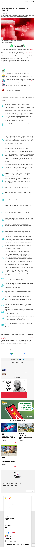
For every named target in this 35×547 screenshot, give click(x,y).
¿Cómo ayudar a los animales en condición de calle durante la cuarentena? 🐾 (9, 461)
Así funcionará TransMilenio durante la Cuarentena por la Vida (25, 437)
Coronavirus (13, 4)
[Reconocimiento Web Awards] (15, 541)
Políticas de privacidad (16, 544)
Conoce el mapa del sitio (9, 513)
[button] (18, 359)
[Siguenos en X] (10, 532)
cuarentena (12, 55)
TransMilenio (21, 433)
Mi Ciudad (5, 4)
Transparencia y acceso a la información (9, 519)
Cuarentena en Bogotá (6, 349)
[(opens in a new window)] (22, 359)
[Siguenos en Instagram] (12, 532)
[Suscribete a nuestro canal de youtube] (14, 532)
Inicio (2, 4)
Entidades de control (8, 514)
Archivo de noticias (8, 516)
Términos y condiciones (25, 544)
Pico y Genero (19, 77)
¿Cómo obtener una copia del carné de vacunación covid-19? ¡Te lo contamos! (18, 372)
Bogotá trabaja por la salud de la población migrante (15, 368)
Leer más (15, 442)
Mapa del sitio (9, 544)
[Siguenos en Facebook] (6, 532)
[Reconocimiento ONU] (5, 541)
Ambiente (3, 457)
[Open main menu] (14, 1)
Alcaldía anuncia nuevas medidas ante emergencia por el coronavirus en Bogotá (8, 437)
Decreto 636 (13, 345)
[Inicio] (2, 1)
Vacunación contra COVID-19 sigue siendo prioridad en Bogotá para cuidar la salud (19, 364)
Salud (9, 4)
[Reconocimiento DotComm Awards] (10, 541)
